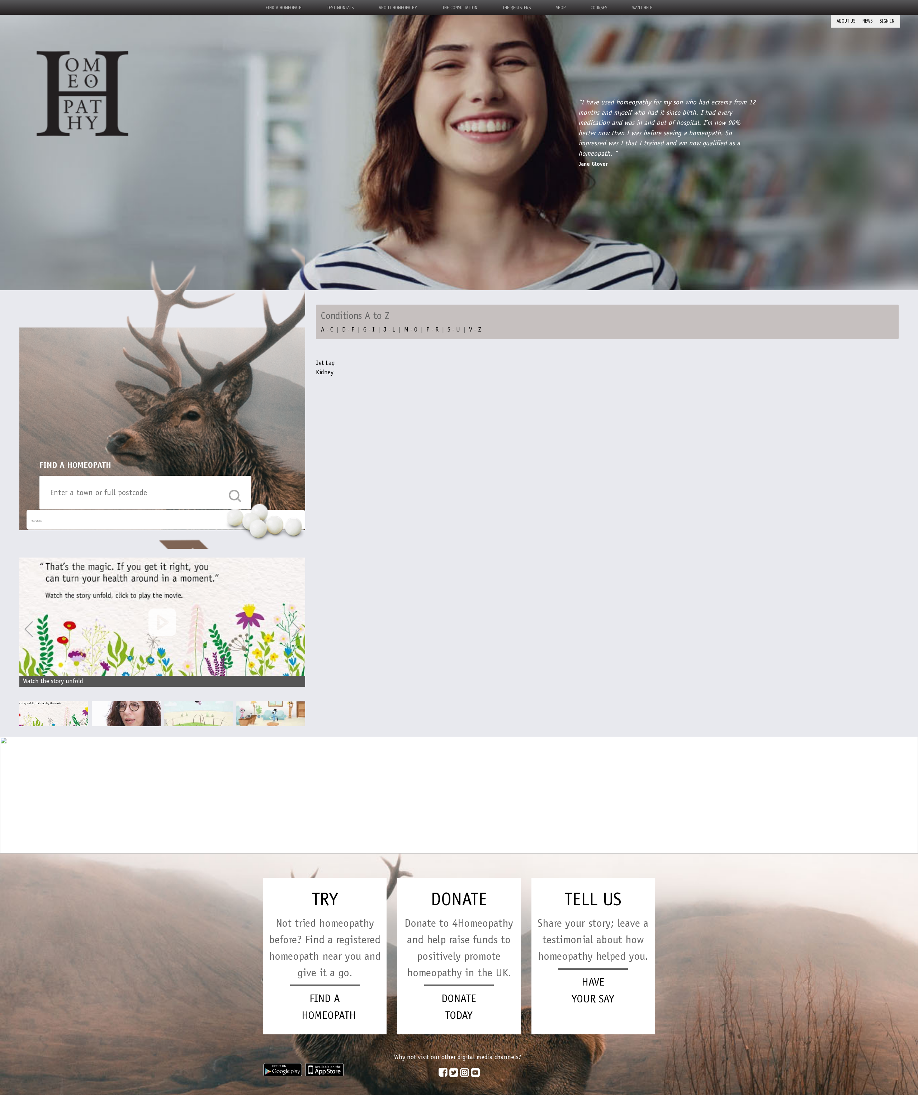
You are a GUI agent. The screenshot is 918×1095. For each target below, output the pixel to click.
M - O (410, 329)
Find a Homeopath (284, 7)
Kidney (324, 372)
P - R (432, 329)
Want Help (642, 7)
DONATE (459, 899)
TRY (325, 899)
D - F (348, 329)
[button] (296, 629)
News (867, 21)
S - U (454, 329)
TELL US (592, 899)
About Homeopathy (398, 7)
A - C (327, 329)
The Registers (516, 7)
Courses (599, 7)
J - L (389, 329)
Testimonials (340, 7)
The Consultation (459, 7)
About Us (846, 21)
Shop (561, 7)
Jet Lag (325, 362)
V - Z (475, 329)
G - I (369, 329)
